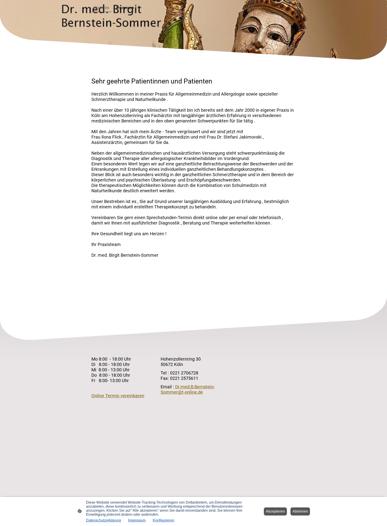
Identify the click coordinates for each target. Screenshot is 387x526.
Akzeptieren (275, 511)
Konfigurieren (163, 520)
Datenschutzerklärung (103, 520)
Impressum (137, 520)
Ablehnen (300, 511)
